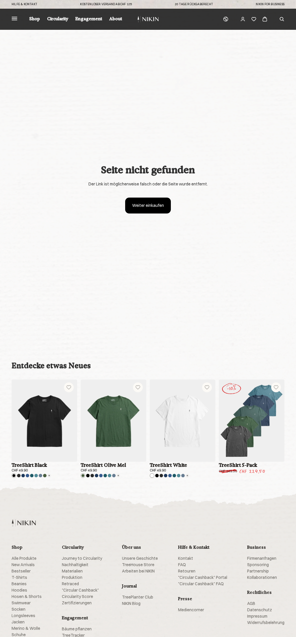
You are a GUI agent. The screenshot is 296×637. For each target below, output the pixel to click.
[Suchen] (281, 19)
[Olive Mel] (45, 475)
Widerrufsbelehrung (265, 622)
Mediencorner (191, 609)
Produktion (72, 577)
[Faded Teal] (36, 475)
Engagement (88, 19)
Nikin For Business (270, 4)
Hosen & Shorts (27, 596)
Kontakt (185, 558)
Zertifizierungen (77, 602)
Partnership (258, 571)
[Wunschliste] (253, 19)
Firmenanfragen (261, 558)
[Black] (14, 475)
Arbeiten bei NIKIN (138, 571)
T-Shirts (19, 577)
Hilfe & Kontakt (24, 4)
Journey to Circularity (82, 558)
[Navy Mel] (27, 475)
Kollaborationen (262, 577)
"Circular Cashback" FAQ (201, 583)
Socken (18, 609)
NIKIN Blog (131, 603)
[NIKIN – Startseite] (24, 523)
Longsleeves (23, 615)
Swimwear (21, 602)
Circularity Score (77, 596)
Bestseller (21, 571)
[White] (152, 475)
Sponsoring (258, 564)
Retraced (70, 583)
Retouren (186, 571)
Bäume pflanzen (77, 629)
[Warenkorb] (264, 19)
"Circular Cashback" (80, 590)
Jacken (18, 622)
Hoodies (19, 590)
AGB (251, 603)
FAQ (182, 564)
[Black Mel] (19, 475)
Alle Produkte (24, 558)
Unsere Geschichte (140, 558)
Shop (34, 19)
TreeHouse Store (138, 564)
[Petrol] (32, 475)
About (115, 19)
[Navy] (23, 475)
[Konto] (242, 19)
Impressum (257, 616)
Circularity (57, 19)
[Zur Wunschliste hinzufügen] (69, 387)
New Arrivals (23, 564)
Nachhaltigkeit (75, 564)
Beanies (19, 583)
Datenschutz (259, 609)
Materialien (72, 571)
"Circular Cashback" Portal (202, 577)
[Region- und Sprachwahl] (225, 19)
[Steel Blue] (40, 475)
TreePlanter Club (137, 597)
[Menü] (14, 19)
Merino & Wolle (26, 628)
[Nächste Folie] (70, 420)
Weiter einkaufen (148, 205)
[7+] (49, 475)
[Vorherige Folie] (18, 420)
